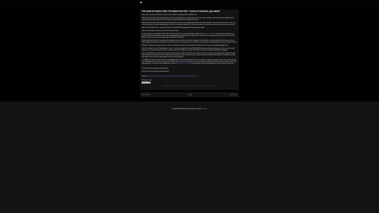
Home (190, 94)
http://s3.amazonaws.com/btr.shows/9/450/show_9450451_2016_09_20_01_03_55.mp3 (172, 76)
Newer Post (146, 94)
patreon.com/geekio (210, 33)
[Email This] (143, 83)
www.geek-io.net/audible (184, 63)
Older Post (233, 94)
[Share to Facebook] (150, 83)
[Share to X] (147, 83)
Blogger (204, 108)
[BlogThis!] (145, 83)
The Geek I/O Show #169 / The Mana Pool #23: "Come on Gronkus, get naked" (181, 11)
